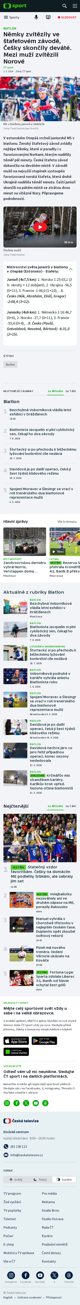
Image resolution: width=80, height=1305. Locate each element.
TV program (12, 1193)
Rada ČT (48, 1227)
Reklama (48, 1202)
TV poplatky (12, 1210)
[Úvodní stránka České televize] (21, 1121)
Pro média (49, 1193)
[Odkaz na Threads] (45, 1103)
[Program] (48, 17)
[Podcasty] (36, 17)
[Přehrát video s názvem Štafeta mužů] (40, 227)
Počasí (8, 1236)
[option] (16, 1180)
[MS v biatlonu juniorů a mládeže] (40, 99)
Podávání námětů (54, 1244)
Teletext (9, 1219)
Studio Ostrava (52, 1219)
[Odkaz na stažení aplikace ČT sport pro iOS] (16, 1040)
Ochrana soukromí (29, 1297)
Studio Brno (50, 1210)
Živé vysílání (12, 1202)
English (8, 1297)
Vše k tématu (67, 521)
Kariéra (47, 1236)
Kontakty (49, 1261)
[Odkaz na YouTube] (35, 1103)
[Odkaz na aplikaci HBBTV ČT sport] (16, 1052)
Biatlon (9, 28)
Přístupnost (53, 1297)
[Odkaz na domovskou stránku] (21, 5)
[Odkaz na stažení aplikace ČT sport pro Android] (44, 1040)
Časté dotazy (51, 1253)
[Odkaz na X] (26, 1103)
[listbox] (40, 1179)
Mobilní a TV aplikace (18, 1253)
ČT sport (8, 67)
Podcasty (10, 1227)
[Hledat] (65, 6)
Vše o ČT (9, 1261)
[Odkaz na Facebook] (16, 1103)
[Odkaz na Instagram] (6, 1103)
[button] (40, 227)
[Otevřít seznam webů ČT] (75, 6)
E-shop (8, 1244)
